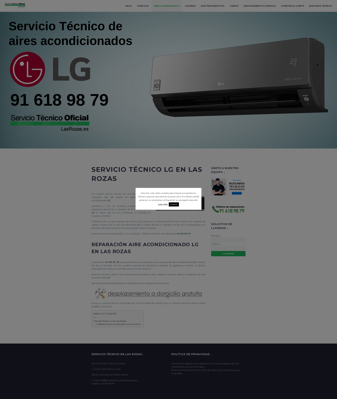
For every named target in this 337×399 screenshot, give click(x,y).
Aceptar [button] (173, 204)
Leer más (163, 204)
